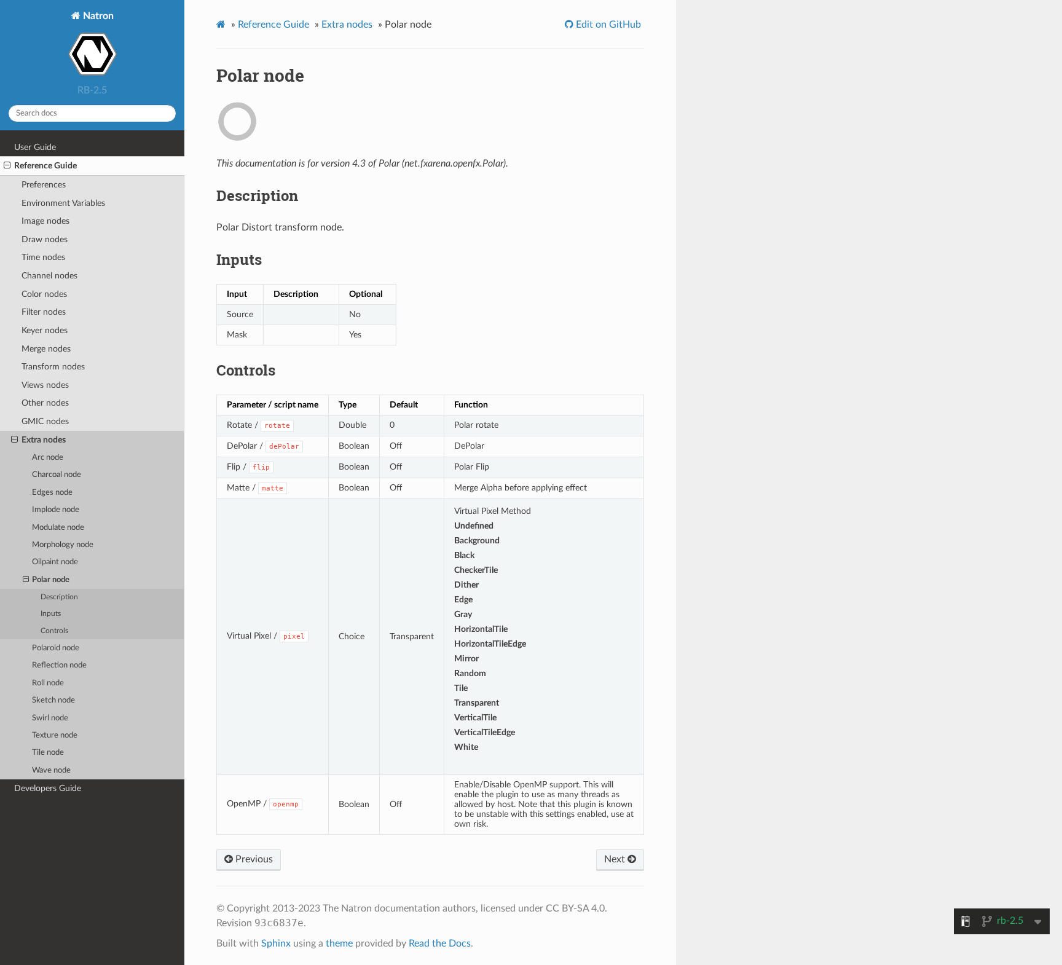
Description (59, 597)
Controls (54, 631)
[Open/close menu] (7, 165)
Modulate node (58, 528)
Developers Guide (47, 788)
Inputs (51, 613)
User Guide (35, 147)
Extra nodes (44, 439)
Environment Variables (63, 203)
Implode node (55, 510)
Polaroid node (55, 648)
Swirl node (50, 718)
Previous (253, 859)
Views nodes (45, 385)
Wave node (51, 770)
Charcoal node (56, 475)
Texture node (54, 735)
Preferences (44, 184)
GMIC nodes (45, 421)
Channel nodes (49, 275)
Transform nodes (53, 366)
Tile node (48, 753)
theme (339, 943)
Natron (97, 16)
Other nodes (45, 403)
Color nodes (44, 294)
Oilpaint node (55, 562)
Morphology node (62, 545)
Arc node (47, 458)
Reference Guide (45, 165)
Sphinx (276, 943)
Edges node (52, 493)
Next (615, 859)
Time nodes (43, 257)
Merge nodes (46, 348)
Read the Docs (440, 943)
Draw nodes (45, 239)
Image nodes (45, 221)
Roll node (48, 683)
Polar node (50, 580)
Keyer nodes (45, 330)
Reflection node (59, 665)
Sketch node (53, 700)
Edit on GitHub (607, 25)
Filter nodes (44, 312)
